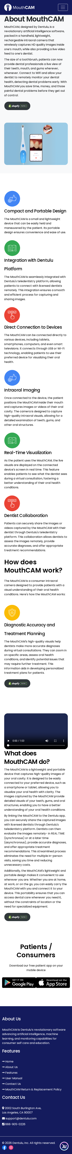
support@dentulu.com (21, 1118)
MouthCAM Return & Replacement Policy (33, 1089)
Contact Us (13, 1084)
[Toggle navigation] (63, 7)
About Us (11, 1067)
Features (11, 1073)
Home (9, 1061)
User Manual (13, 1078)
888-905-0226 (15, 1124)
